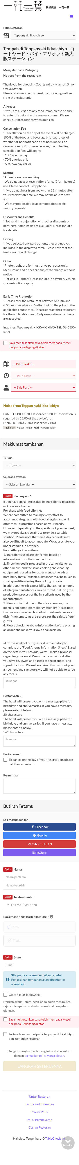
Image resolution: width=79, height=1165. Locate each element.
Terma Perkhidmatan (39, 1104)
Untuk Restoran (39, 1096)
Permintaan (11, 775)
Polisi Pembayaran (39, 1119)
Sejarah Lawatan (14, 477)
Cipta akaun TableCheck (25, 994)
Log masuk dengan (15, 820)
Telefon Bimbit (19, 897)
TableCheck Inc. (55, 1138)
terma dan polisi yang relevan (44, 1055)
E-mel (13, 957)
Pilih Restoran (13, 28)
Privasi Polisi (39, 1112)
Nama (13, 869)
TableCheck (39, 852)
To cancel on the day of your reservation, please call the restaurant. (41, 762)
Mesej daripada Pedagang (20, 70)
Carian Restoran (40, 1127)
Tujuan (8, 457)
